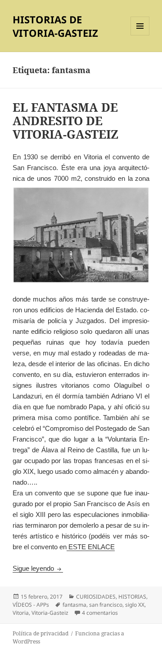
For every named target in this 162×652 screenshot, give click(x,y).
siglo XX (134, 604)
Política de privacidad (40, 633)
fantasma (74, 604)
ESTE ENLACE (91, 547)
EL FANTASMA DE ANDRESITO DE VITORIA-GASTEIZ (65, 120)
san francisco (105, 604)
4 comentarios (100, 613)
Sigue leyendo (38, 568)
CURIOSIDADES (96, 596)
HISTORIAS (132, 596)
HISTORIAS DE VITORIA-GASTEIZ (55, 26)
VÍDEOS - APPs (31, 604)
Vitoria (21, 613)
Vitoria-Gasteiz (50, 613)
